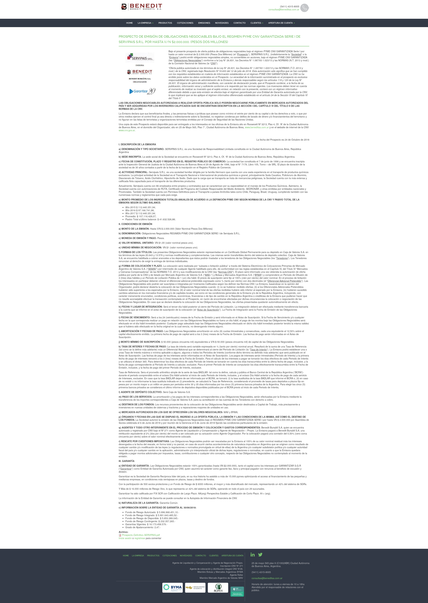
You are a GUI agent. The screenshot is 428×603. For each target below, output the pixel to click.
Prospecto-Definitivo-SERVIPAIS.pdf (141, 535)
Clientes (256, 23)
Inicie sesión (125, 538)
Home (129, 23)
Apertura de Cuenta (280, 23)
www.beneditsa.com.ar (257, 127)
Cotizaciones (185, 23)
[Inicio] (141, 7)
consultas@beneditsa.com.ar (284, 9)
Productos (165, 23)
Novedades (222, 23)
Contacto (240, 23)
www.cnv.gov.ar (127, 130)
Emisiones (204, 23)
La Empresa (145, 23)
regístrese (139, 538)
